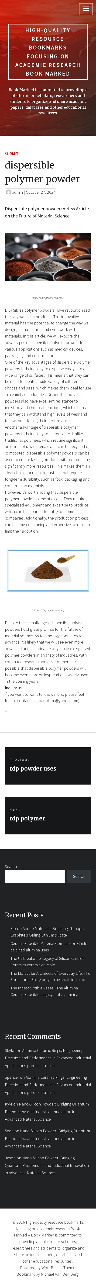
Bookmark (26, 1274)
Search (11, 866)
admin (17, 192)
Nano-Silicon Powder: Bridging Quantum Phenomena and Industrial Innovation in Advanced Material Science (47, 1111)
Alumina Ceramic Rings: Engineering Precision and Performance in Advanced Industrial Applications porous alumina (48, 1058)
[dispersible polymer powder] (48, 257)
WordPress (50, 1267)
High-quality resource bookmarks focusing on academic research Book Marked (48, 52)
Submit (12, 153)
